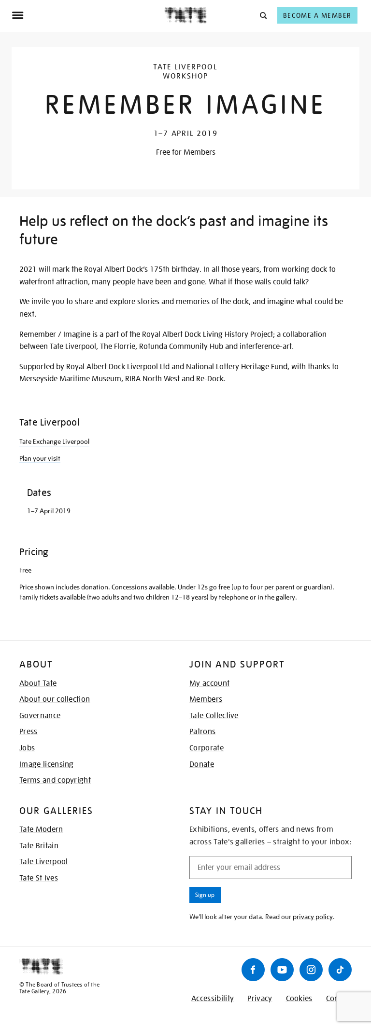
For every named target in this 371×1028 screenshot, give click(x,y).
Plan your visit (39, 458)
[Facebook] (253, 969)
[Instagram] (311, 969)
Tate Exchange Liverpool (54, 441)
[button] (262, 15)
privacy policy (313, 916)
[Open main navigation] (88, 15)
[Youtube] (282, 969)
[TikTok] (340, 969)
